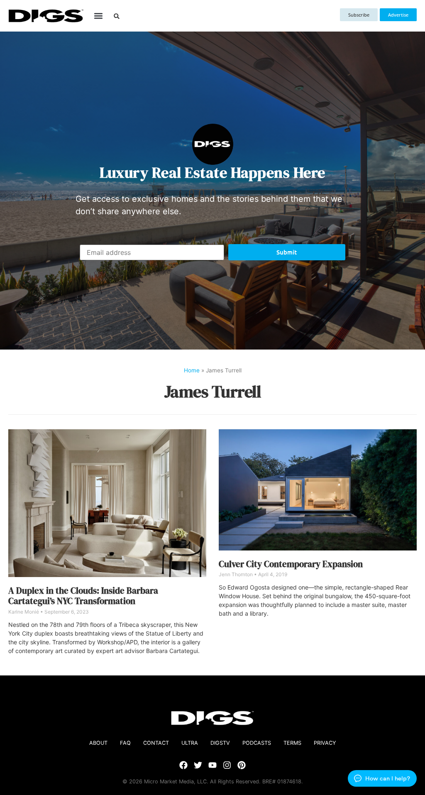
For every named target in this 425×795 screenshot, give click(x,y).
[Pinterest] (241, 765)
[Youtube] (212, 765)
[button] (98, 16)
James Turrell (212, 391)
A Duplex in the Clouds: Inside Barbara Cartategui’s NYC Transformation (83, 596)
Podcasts (256, 743)
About (98, 743)
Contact (156, 743)
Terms (292, 743)
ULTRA (189, 743)
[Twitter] (198, 765)
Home (192, 370)
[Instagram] (227, 765)
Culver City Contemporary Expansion (291, 564)
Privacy (325, 743)
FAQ (125, 743)
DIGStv (220, 743)
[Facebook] (183, 765)
